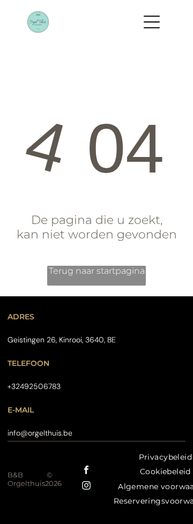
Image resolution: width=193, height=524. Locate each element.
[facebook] (86, 471)
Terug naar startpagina (97, 271)
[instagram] (86, 487)
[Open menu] (152, 22)
